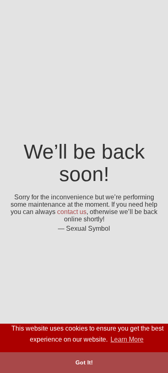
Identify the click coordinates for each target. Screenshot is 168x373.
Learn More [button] (127, 339)
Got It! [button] (84, 362)
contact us (71, 211)
